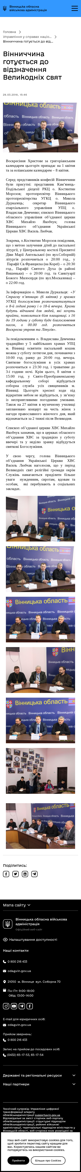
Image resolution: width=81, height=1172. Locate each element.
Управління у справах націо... (27, 36)
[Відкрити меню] (74, 8)
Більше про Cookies (48, 1160)
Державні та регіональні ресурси (32, 1075)
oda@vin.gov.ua (19, 1024)
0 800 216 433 (17, 1039)
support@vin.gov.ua (47, 1115)
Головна (9, 32)
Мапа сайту (14, 905)
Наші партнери (16, 1084)
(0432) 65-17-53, (18, 1054)
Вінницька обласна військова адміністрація (28, 8)
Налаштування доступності (33, 939)
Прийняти (18, 1160)
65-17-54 (37, 1054)
